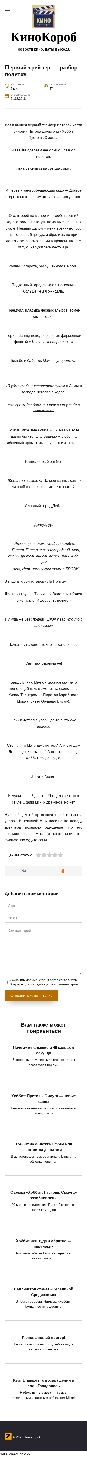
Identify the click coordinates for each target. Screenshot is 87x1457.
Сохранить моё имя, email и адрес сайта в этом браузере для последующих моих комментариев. (45, 982)
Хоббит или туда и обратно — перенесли (43, 1243)
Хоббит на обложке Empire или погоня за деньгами (43, 1147)
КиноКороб (43, 36)
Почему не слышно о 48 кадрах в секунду (43, 1050)
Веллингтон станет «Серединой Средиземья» (43, 1292)
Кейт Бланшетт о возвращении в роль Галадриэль (43, 1383)
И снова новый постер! (43, 1337)
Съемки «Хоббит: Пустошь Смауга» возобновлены (43, 1195)
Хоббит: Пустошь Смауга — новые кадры (43, 1098)
